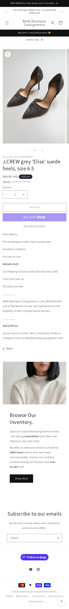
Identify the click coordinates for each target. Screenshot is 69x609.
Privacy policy (38, 596)
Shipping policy (36, 601)
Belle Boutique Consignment (32, 591)
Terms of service (55, 596)
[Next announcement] (62, 11)
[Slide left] (27, 150)
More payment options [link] (34, 225)
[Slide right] (42, 150)
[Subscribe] (58, 538)
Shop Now (21, 478)
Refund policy (22, 596)
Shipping (6, 181)
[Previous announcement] (6, 11)
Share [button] (9, 348)
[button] (7, 23)
